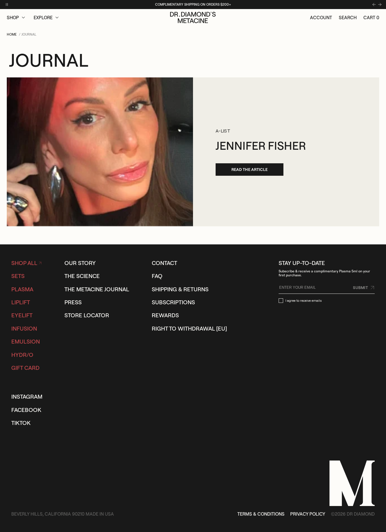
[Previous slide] (374, 4)
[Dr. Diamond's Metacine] (193, 17)
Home (12, 34)
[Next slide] (380, 4)
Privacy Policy (307, 514)
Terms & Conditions (261, 514)
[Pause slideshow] (6, 4)
